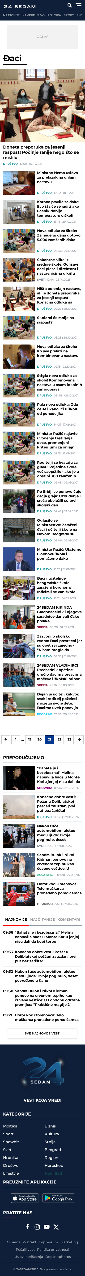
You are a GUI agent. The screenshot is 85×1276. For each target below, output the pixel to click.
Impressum (48, 1242)
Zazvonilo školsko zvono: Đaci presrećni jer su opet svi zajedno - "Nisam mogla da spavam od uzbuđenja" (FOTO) (59, 643)
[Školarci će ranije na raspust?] (19, 328)
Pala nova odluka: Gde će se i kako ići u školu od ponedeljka (57, 409)
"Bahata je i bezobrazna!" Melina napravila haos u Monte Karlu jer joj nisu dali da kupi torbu (58, 775)
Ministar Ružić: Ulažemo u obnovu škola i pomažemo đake (59, 554)
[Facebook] (27, 1226)
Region (51, 1158)
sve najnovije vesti (42, 1033)
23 (69, 739)
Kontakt (29, 1242)
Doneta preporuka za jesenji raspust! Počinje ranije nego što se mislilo (41, 152)
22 (59, 739)
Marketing (69, 1242)
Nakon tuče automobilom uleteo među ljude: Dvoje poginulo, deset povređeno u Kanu (56, 833)
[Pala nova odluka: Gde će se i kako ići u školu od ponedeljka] (19, 414)
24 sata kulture (46, 875)
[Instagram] (37, 1227)
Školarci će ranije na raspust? (55, 320)
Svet (41, 280)
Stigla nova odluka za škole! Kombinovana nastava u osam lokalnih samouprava (59, 383)
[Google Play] (58, 1198)
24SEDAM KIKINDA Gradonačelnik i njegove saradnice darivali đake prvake (59, 614)
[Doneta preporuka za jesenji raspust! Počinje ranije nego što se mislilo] (42, 105)
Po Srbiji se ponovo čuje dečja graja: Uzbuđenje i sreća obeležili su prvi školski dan (59, 498)
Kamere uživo (33, 15)
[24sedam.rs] (19, 6)
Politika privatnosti (53, 1249)
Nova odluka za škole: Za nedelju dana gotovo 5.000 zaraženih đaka (59, 235)
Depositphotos (58, 1257)
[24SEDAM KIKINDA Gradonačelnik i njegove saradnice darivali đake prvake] (19, 617)
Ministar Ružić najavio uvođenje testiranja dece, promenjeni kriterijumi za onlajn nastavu (57, 441)
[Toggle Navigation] (78, 5)
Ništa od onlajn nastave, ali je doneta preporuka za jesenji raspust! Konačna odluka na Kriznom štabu (59, 296)
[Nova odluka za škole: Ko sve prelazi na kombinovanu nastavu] (19, 357)
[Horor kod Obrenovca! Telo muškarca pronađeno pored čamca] (19, 894)
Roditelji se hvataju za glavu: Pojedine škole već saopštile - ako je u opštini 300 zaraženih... (58, 469)
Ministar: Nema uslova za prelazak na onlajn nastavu (57, 177)
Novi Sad (53, 1174)
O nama (13, 1242)
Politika (54, 15)
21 (49, 739)
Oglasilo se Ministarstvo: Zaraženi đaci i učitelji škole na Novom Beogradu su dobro (57, 527)
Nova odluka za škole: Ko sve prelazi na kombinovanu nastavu (57, 351)
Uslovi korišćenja (28, 1257)
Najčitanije (42, 919)
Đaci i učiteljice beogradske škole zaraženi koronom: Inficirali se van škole (56, 585)
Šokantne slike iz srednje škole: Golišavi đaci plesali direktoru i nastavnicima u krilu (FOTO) (57, 267)
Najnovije (11, 15)
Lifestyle (11, 1173)
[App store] (25, 1198)
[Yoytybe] (46, 1227)
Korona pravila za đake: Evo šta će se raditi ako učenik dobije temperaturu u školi (58, 209)
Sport (69, 15)
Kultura (52, 1134)
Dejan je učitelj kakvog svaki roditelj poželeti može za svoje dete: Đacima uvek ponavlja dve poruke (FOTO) (58, 701)
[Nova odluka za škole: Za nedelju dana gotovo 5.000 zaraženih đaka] (19, 241)
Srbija (42, 627)
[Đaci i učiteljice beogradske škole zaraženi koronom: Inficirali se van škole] (19, 588)
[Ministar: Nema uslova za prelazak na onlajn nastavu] (19, 183)
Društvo (10, 164)
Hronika (44, 904)
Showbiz (44, 788)
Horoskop (54, 1165)
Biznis (50, 1126)
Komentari (68, 919)
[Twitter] (56, 1227)
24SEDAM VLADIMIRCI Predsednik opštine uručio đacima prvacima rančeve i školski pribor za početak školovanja (59, 672)
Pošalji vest (25, 1249)
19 (29, 739)
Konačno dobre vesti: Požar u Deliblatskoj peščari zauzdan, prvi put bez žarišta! (56, 804)
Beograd (44, 714)
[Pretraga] (70, 5)
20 (40, 739)
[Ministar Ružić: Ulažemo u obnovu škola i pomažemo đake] (19, 559)
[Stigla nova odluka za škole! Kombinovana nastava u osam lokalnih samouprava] (19, 386)
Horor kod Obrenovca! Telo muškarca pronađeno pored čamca (59, 888)
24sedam (23, 1269)
